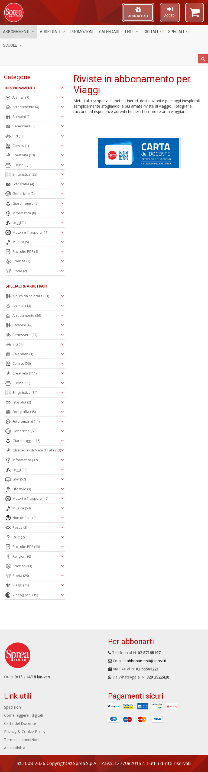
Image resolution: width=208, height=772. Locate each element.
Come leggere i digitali (23, 715)
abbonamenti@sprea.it (146, 660)
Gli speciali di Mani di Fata (36, 450)
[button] (194, 15)
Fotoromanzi (26, 421)
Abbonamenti (16, 32)
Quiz (18, 537)
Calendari (109, 32)
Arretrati (50, 32)
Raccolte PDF (25, 251)
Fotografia (23, 184)
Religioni (21, 556)
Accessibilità (14, 747)
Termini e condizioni (21, 739)
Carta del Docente (20, 723)
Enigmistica (24, 174)
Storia (19, 270)
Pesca (19, 527)
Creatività (23, 155)
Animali (20, 97)
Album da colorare (30, 295)
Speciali (176, 32)
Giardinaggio (25, 203)
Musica (20, 241)
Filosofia (21, 402)
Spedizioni (13, 707)
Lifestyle (21, 488)
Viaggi (20, 585)
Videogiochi (25, 594)
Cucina (20, 164)
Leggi (18, 222)
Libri (129, 32)
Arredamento (25, 106)
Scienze (21, 261)
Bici (17, 135)
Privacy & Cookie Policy (24, 731)
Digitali (151, 32)
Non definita (24, 517)
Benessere (23, 126)
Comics (20, 145)
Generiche (23, 193)
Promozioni (81, 32)
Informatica (24, 213)
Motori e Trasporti (30, 232)
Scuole (10, 45)
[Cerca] (203, 58)
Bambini (21, 116)
